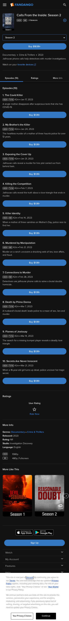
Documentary (18, 432)
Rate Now (34, 414)
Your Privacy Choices (22, 616)
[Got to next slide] (66, 496)
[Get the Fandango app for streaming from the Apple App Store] (24, 532)
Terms (12, 580)
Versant (29, 577)
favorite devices (25, 64)
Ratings (34, 78)
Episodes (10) (11, 78)
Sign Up (35, 543)
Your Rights (53, 587)
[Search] (65, 5)
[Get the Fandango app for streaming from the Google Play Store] (44, 532)
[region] (34, 597)
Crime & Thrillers (35, 432)
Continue (46, 616)
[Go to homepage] (22, 5)
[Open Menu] (4, 5)
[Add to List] (64, 20)
